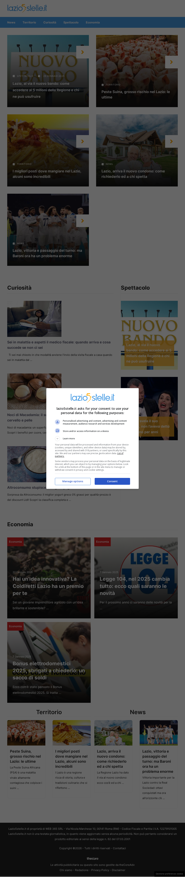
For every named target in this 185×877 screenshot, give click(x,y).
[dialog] (92, 438)
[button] (92, 438)
